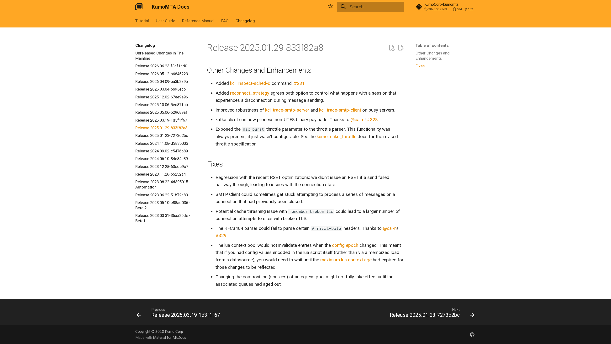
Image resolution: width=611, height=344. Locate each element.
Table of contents (432, 45)
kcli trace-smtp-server (287, 110)
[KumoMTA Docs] (139, 7)
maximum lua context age (346, 260)
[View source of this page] (391, 48)
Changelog (245, 20)
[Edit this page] (400, 48)
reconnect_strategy (249, 93)
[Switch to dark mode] (330, 7)
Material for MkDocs (169, 337)
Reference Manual (198, 20)
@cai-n (357, 119)
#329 (221, 235)
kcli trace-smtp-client (340, 110)
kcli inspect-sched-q (250, 83)
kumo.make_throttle (336, 136)
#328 (372, 119)
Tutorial (142, 20)
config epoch (345, 245)
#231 (299, 83)
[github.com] (472, 334)
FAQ (225, 20)
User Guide (165, 20)
